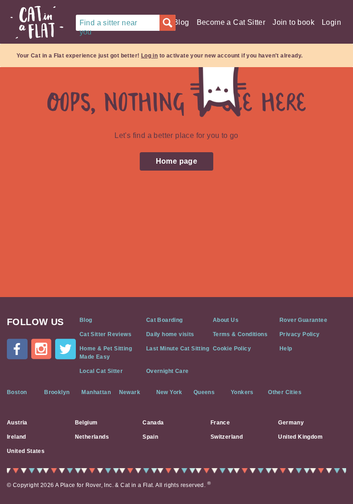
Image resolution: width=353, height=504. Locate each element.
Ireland (16, 437)
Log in (149, 55)
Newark (129, 392)
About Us (226, 320)
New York (169, 392)
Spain (150, 437)
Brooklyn (56, 392)
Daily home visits (170, 334)
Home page (177, 161)
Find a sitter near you (108, 25)
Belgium (86, 422)
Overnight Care (167, 371)
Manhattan (96, 392)
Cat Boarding (164, 320)
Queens (204, 392)
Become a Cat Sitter (231, 22)
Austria (17, 422)
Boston (17, 392)
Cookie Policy (232, 348)
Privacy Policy (299, 334)
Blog (181, 22)
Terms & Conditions (240, 334)
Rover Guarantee (303, 320)
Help (285, 348)
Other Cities (285, 392)
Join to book (293, 22)
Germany (291, 422)
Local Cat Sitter (101, 371)
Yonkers (242, 392)
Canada (153, 422)
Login (331, 22)
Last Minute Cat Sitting (177, 348)
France (220, 422)
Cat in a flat (36, 22)
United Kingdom (300, 437)
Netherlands (92, 437)
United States (26, 451)
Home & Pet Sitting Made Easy (106, 352)
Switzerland (227, 437)
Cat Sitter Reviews (105, 334)
